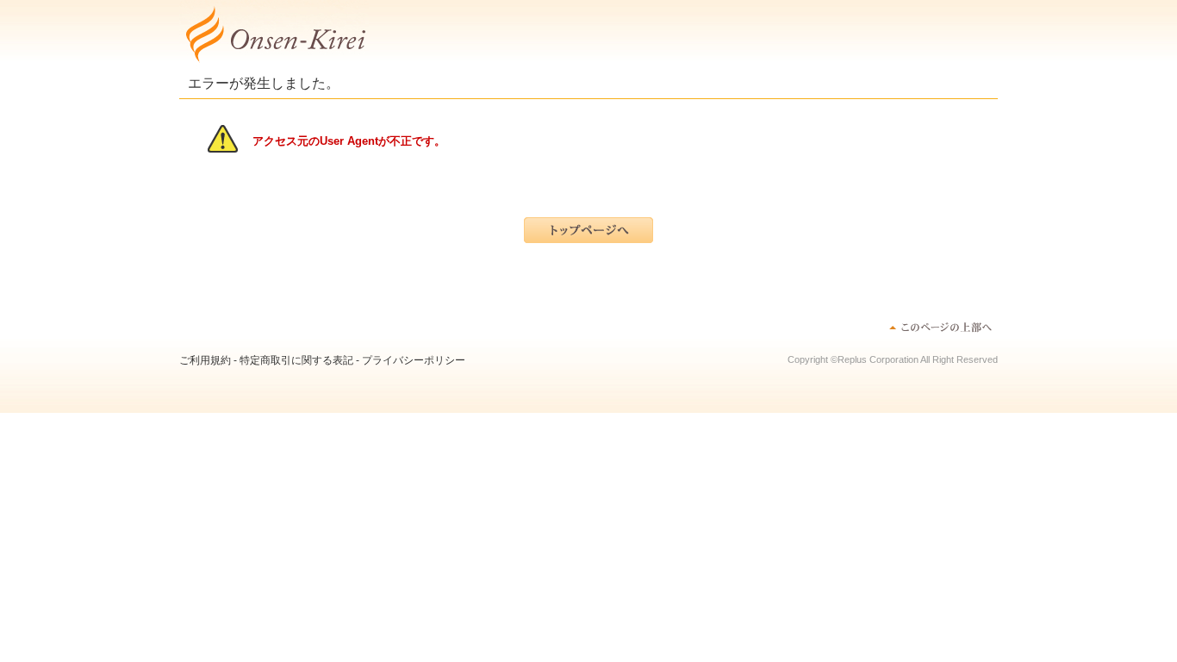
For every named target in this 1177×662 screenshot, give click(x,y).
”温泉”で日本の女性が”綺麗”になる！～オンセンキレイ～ (274, 34)
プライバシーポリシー (413, 360)
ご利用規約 (205, 360)
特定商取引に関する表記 (296, 360)
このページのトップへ (939, 326)
